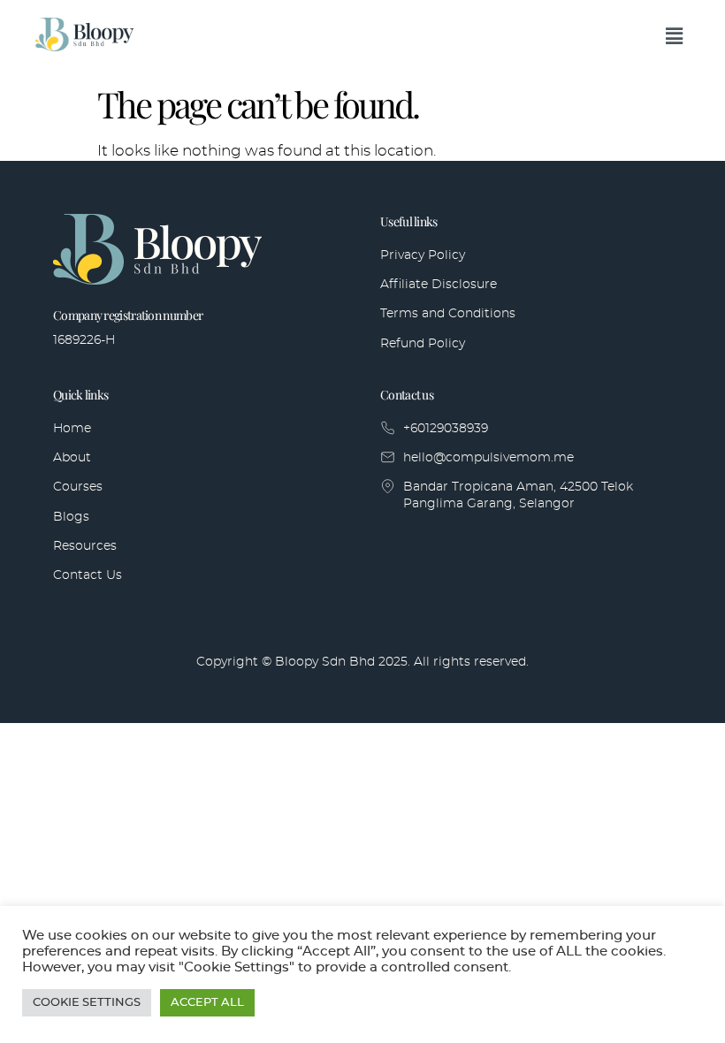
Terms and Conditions (447, 314)
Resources (85, 546)
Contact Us (87, 575)
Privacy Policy (422, 255)
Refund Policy (422, 344)
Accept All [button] (207, 1003)
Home (72, 429)
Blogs (71, 517)
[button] (675, 37)
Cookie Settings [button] (87, 1003)
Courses (78, 487)
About (72, 458)
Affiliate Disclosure (438, 284)
